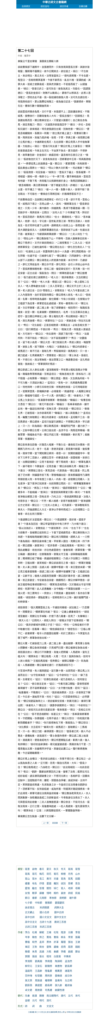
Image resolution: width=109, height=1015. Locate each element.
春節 (34, 898)
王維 (49, 932)
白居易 (57, 956)
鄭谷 (77, 951)
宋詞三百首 (46, 926)
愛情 (27, 888)
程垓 (49, 956)
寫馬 (70, 878)
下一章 (64, 823)
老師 (70, 888)
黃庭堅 (38, 985)
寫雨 (70, 869)
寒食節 (52, 898)
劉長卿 (68, 966)
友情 (27, 893)
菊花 (56, 874)
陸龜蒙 (48, 971)
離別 (56, 883)
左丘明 (68, 980)
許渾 (56, 942)
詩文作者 (64, 6)
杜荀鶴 (38, 975)
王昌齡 (38, 971)
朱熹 (34, 951)
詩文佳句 (45, 6)
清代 (49, 1000)
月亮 (70, 874)
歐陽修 (48, 966)
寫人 (63, 888)
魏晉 (41, 995)
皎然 (34, 942)
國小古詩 (44, 912)
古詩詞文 (26, 6)
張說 (34, 956)
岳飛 (63, 947)
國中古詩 (59, 912)
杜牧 (56, 932)
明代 (41, 1000)
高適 (41, 951)
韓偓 (27, 951)
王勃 (34, 947)
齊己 (41, 937)
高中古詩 (30, 917)
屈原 (70, 947)
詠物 (34, 869)
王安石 (38, 966)
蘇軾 (41, 932)
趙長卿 (48, 985)
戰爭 (34, 893)
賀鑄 (27, 956)
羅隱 (63, 942)
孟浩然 (68, 961)
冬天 (63, 869)
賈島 (49, 937)
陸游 (63, 932)
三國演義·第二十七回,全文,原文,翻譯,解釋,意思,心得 (46, 1012)
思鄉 (70, 883)
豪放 (63, 893)
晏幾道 (58, 975)
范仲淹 (28, 975)
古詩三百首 (31, 926)
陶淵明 (58, 961)
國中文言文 (60, 917)
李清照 (28, 961)
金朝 (27, 1000)
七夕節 (28, 902)
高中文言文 (31, 922)
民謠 (77, 893)
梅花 (41, 874)
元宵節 (43, 898)
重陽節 (48, 902)
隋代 (56, 995)
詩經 (70, 893)
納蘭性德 (59, 990)
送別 (63, 883)
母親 (77, 888)
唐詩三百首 (60, 922)
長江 (41, 878)
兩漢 (34, 995)
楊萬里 (58, 971)
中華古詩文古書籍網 (54, 2)
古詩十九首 (46, 922)
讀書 (41, 893)
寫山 (27, 878)
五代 (70, 995)
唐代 (63, 995)
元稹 (70, 932)
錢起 (77, 947)
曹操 (56, 937)
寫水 (34, 878)
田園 (77, 878)
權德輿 (48, 980)
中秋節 (38, 902)
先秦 (27, 995)
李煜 (77, 932)
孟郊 (41, 942)
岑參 (27, 937)
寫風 (27, 874)
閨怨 (49, 888)
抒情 (41, 883)
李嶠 (63, 951)
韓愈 (34, 937)
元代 (34, 1000)
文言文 (50, 1006)
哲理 (41, 888)
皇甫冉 (58, 980)
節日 (27, 898)
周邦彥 (48, 975)
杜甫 (34, 932)
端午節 (72, 898)
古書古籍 (83, 6)
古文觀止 (30, 912)
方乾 (49, 951)
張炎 (41, 956)
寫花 (34, 874)
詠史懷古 (30, 907)
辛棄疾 (67, 956)
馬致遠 (38, 980)
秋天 (56, 869)
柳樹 (63, 874)
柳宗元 (28, 966)
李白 (27, 932)
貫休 (49, 942)
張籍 (77, 937)
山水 (77, 874)
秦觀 (56, 951)
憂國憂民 (59, 902)
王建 (77, 942)
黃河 (49, 878)
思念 (77, 883)
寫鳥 (63, 878)
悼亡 (56, 888)
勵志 (34, 888)
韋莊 (27, 947)
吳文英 (28, 980)
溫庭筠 (28, 971)
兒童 (56, 878)
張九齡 (58, 985)
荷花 (49, 874)
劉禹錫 (38, 961)
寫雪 (77, 869)
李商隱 (48, 961)
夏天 (49, 869)
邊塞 (27, 883)
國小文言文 (46, 917)
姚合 (41, 947)
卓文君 (28, 990)
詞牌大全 (59, 907)
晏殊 (49, 947)
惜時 (49, 893)
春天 (41, 869)
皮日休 (68, 975)
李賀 (70, 937)
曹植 (27, 942)
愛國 (49, 883)
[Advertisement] (54, 27)
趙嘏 (70, 951)
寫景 (27, 869)
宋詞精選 (44, 907)
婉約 (56, 893)
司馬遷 (48, 990)
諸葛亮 (68, 971)
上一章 (46, 823)
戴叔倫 (68, 985)
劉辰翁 (28, 985)
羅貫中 (27, 56)
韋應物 (58, 966)
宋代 (77, 995)
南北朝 (50, 995)
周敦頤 (38, 990)
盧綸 (56, 947)
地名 (34, 883)
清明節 (62, 898)
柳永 (63, 937)
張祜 (70, 942)
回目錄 (55, 823)
